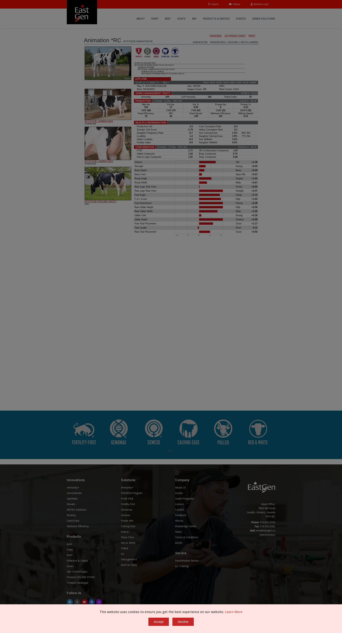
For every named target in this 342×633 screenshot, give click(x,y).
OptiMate (72, 498)
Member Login (261, 4)
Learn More (233, 612)
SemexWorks (74, 493)
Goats (70, 566)
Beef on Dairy (129, 565)
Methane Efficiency (78, 526)
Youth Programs (184, 498)
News (178, 531)
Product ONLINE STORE (81, 577)
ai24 (69, 544)
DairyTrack (73, 520)
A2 (122, 553)
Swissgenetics (129, 559)
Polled (124, 548)
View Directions (267, 534)
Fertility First (128, 504)
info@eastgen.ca (265, 530)
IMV (194, 18)
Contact (179, 509)
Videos (236, 4)
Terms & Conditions (186, 537)
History (179, 520)
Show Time (127, 537)
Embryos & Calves (77, 560)
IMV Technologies (77, 571)
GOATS (181, 18)
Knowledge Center (185, 526)
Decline (183, 622)
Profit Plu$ (127, 498)
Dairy (155, 18)
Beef (168, 18)
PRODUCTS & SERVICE (216, 18)
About (140, 18)
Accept (159, 622)
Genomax (126, 509)
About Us (180, 487)
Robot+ (125, 531)
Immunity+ (73, 487)
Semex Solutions (263, 18)
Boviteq (71, 515)
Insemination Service (187, 560)
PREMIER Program (131, 493)
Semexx (125, 515)
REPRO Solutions (76, 509)
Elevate (71, 504)
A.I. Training (181, 566)
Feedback (180, 515)
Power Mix (127, 520)
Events (241, 18)
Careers (179, 504)
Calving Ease (128, 526)
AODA (178, 542)
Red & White (128, 542)
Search (214, 4)
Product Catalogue (77, 582)
